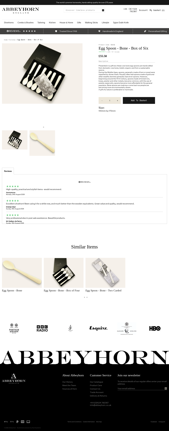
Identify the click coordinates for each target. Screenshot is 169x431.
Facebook (154, 422)
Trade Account (97, 392)
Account (143, 10)
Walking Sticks (91, 23)
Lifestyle (105, 23)
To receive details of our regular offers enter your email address (142, 382)
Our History (67, 381)
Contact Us (95, 388)
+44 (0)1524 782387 (130, 10)
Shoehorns (9, 23)
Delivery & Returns (98, 395)
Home (5, 40)
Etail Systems (36, 428)
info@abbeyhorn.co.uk (100, 405)
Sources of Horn (69, 388)
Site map (99, 422)
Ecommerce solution (23, 428)
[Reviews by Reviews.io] (14, 31)
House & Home (66, 23)
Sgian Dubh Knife (121, 23)
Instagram (162, 422)
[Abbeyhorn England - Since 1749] (20, 10)
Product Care (96, 385)
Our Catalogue (96, 381)
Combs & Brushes (26, 23)
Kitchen (52, 23)
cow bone (126, 65)
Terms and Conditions (74, 422)
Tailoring (41, 23)
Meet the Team (69, 385)
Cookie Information (89, 422)
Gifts (79, 23)
